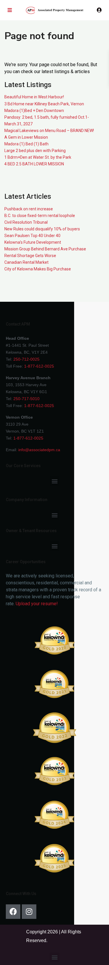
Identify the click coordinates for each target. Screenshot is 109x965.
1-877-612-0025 (39, 366)
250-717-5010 (26, 398)
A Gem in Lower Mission (26, 137)
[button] (54, 481)
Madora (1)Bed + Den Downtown (34, 110)
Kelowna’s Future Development (32, 242)
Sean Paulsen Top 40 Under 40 (32, 235)
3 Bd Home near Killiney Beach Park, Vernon (44, 104)
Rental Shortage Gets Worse (30, 255)
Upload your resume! (37, 603)
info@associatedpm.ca (39, 449)
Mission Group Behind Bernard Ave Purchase (45, 249)
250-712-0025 (26, 359)
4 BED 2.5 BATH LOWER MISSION (34, 164)
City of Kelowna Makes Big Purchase (37, 269)
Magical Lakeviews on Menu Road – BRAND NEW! (49, 130)
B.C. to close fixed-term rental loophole (39, 215)
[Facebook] (13, 911)
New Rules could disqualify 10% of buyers (42, 229)
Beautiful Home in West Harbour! (34, 97)
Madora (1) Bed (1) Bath (26, 144)
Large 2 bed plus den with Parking (35, 150)
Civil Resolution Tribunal (26, 222)
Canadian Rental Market (26, 262)
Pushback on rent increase (28, 209)
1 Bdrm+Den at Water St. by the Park (37, 157)
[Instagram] (29, 911)
